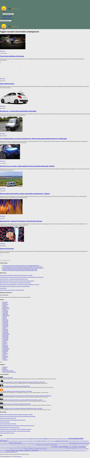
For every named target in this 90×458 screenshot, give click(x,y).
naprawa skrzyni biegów (23, 441)
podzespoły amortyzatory (61, 441)
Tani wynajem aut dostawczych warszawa (31, 443)
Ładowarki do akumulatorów (11, 452)
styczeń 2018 (5, 345)
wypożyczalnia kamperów (70, 448)
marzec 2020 (5, 330)
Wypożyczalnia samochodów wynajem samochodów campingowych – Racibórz (25, 193)
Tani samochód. (3, 288)
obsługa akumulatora (42, 441)
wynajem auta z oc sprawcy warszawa (28, 444)
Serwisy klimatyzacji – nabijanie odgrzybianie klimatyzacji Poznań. (14, 279)
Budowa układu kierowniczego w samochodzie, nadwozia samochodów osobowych (17, 280)
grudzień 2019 (5, 331)
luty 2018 (4, 343)
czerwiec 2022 (5, 320)
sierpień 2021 (5, 323)
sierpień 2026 (5, 302)
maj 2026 (4, 305)
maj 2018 (4, 341)
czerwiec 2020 (5, 326)
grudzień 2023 (5, 314)
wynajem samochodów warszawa (44, 447)
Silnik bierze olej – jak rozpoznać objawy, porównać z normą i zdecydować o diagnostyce (20, 265)
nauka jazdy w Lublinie (32, 441)
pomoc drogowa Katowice (74, 441)
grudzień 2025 (5, 307)
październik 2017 (5, 348)
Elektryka (4, 368)
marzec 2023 (5, 319)
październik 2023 (5, 315)
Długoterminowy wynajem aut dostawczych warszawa (17, 438)
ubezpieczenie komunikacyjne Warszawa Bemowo (58, 443)
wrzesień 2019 (5, 335)
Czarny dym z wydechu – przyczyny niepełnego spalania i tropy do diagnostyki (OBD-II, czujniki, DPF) (24, 382)
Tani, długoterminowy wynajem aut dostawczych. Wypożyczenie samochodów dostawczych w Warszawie (33, 138)
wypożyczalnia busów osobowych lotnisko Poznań (56, 448)
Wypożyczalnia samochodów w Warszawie (62, 450)
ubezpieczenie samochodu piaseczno (79, 443)
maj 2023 (4, 318)
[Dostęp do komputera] (12, 241)
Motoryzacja (2, 51)
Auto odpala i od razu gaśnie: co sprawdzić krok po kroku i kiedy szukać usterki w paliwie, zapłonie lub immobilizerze (27, 395)
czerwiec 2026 (5, 304)
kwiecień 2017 (5, 356)
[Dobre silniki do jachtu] (10, 76)
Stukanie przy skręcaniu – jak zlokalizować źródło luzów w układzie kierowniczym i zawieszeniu (22, 408)
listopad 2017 (5, 347)
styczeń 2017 (5, 359)
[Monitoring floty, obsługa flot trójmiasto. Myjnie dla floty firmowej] (11, 213)
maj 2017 (4, 355)
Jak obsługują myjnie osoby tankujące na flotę (9, 427)
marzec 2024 (5, 313)
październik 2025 (5, 308)
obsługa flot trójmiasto (51, 441)
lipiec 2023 (4, 316)
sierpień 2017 (5, 351)
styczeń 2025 (5, 312)
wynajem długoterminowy (74, 444)
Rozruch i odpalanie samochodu (9, 372)
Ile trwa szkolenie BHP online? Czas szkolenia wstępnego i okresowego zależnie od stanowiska (22, 266)
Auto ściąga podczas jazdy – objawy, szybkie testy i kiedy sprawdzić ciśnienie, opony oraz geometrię (23, 268)
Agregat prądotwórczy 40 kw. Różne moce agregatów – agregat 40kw (17, 391)
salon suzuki (6, 443)
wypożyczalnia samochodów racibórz (46, 450)
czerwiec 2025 (5, 310)
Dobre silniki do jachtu (7, 84)
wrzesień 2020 (5, 325)
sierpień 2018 (5, 339)
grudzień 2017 (5, 346)
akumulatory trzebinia (3, 438)
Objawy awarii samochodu (7, 370)
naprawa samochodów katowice (13, 441)
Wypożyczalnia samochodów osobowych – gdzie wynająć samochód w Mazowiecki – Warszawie (19, 284)
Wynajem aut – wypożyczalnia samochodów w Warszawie (18, 111)
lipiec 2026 (4, 303)
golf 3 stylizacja (51, 438)
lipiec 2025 (4, 309)
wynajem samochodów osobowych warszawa (26, 447)
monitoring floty (65, 438)
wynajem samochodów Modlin (10, 447)
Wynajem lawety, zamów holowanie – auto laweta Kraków (12, 290)
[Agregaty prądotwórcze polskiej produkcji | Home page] (9, 11)
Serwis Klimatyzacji (15, 443)
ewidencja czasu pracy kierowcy (36, 438)
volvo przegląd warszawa (4, 444)
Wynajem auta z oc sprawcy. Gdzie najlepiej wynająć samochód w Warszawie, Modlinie (27, 166)
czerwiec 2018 (5, 340)
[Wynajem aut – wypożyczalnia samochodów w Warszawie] (14, 103)
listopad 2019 (5, 332)
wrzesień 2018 (5, 337)
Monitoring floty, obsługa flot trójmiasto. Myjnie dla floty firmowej (21, 221)
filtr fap (46, 438)
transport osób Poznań (44, 443)
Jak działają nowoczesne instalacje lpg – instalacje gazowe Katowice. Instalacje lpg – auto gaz (22, 399)
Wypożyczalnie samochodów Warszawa (78, 450)
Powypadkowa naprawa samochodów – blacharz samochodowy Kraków (15, 286)
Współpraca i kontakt (6, 16)
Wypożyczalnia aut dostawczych (16, 448)
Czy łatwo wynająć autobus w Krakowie (8, 423)
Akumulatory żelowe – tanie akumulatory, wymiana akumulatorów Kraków (15, 282)
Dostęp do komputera (7, 248)
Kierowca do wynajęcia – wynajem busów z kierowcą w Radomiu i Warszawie (15, 429)
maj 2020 (4, 328)
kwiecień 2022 (5, 321)
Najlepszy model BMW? (8, 377)
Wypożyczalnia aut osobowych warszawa (35, 448)
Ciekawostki (2, 243)
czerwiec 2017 (5, 353)
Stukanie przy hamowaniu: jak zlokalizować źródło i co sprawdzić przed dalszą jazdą (19, 270)
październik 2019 (5, 334)
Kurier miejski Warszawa (59, 438)
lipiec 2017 (4, 352)
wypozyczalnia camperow (4, 448)
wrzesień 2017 (5, 350)
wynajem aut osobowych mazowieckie (46, 444)
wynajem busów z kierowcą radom (63, 444)
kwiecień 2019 (5, 336)
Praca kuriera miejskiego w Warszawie (12, 56)
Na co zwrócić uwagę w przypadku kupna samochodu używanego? (16, 386)
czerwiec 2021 (5, 324)
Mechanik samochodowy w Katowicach (8, 418)
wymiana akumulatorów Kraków (14, 444)
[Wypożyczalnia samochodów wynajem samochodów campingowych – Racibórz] (11, 186)
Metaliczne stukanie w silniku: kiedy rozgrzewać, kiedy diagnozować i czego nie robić (19, 269)
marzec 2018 (5, 342)
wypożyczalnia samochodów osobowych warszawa (22, 450)
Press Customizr (17, 456)
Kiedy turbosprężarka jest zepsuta (7, 433)
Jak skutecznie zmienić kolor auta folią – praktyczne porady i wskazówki (15, 431)
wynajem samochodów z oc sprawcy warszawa (68, 446)
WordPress (7, 456)
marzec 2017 (5, 357)
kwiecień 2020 (5, 329)
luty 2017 (4, 358)
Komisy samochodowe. (5, 421)
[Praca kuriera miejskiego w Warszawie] (12, 48)
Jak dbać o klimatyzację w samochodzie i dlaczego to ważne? (12, 420)
